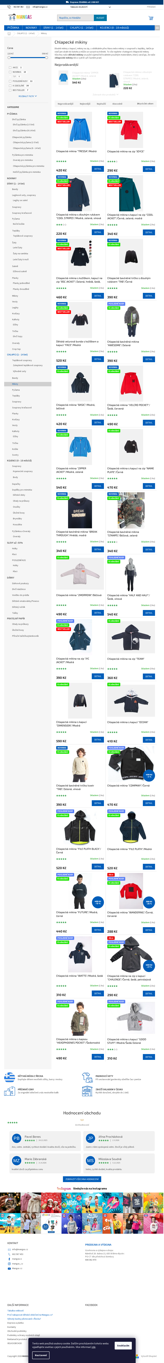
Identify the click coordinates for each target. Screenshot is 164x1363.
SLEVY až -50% (15, 543)
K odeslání (21, 85)
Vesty (15, 301)
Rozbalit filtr (26, 96)
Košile (15, 449)
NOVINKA (19, 72)
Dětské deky (19, 495)
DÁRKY (10, 577)
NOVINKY (11, 178)
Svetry (15, 455)
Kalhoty (15, 319)
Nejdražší (101, 104)
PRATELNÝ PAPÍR (16, 618)
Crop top (16, 349)
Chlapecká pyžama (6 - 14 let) (27, 148)
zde (93, 1347)
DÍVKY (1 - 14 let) (16, 183)
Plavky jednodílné (21, 283)
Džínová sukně (20, 271)
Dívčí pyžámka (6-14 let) (24, 130)
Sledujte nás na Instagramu (90, 1189)
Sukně (15, 266)
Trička (15, 331)
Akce (17, 67)
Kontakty (11, 1327)
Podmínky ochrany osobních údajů (23, 1335)
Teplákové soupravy (23, 236)
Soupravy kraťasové (22, 213)
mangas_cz (17, 1263)
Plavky (15, 278)
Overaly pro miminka (23, 160)
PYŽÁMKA (12, 114)
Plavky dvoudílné (21, 289)
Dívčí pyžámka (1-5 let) (23, 124)
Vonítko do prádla (20, 595)
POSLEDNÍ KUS (19, 560)
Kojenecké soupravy (23, 471)
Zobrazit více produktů (104, 94)
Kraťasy (16, 313)
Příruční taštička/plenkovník (25, 636)
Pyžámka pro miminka (22, 155)
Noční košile (19, 224)
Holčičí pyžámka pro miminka (27, 172)
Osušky (16, 507)
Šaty (14, 242)
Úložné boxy (19, 512)
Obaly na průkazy (21, 501)
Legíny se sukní (20, 200)
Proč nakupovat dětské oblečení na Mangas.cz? (30, 1315)
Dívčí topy (17, 336)
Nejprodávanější (65, 104)
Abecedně (117, 104)
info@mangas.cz (20, 1249)
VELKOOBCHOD (14, 1343)
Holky (14, 548)
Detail (97, 168)
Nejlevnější (85, 104)
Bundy (15, 189)
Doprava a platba (15, 1323)
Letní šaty (17, 247)
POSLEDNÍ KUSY (22, 81)
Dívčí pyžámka (19, 119)
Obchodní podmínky (17, 1331)
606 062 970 (90, 1260)
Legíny (15, 307)
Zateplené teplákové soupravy (28, 365)
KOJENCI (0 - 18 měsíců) (19, 460)
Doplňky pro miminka (22, 489)
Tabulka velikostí (78, 7)
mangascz (17, 1259)
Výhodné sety (19, 371)
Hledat (100, 17)
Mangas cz (17, 1268)
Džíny (15, 324)
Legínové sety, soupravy (24, 195)
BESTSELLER (20, 90)
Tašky (15, 613)
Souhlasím (123, 1345)
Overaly (16, 343)
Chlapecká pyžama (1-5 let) (26, 142)
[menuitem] (13, 28)
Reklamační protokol (17, 1339)
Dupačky (16, 484)
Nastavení (41, 1355)
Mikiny (15, 296)
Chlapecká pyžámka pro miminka (28, 166)
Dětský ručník (18, 607)
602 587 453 (17, 1254)
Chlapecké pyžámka (21, 137)
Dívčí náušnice (19, 589)
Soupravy (16, 207)
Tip (16, 76)
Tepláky (16, 230)
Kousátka (17, 524)
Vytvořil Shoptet (149, 1356)
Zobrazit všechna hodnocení (82, 1179)
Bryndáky (17, 518)
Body (15, 477)
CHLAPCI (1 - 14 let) (17, 354)
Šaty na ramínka (20, 253)
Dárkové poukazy (20, 583)
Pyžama (16, 218)
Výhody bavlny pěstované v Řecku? (24, 1319)
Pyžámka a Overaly (21, 531)
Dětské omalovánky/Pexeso (25, 601)
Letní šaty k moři (21, 259)
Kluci (14, 554)
